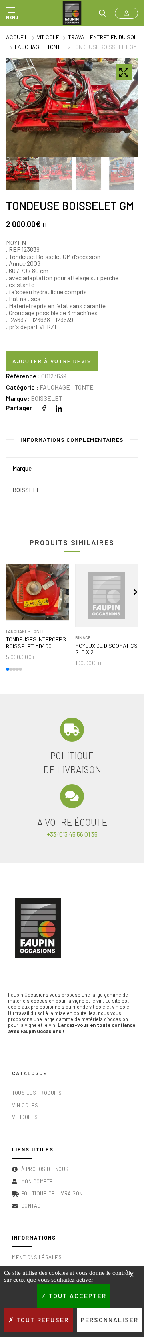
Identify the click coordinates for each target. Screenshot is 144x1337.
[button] (11, 13)
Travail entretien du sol (102, 37)
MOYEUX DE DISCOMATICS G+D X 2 (106, 649)
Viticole (48, 37)
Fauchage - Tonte (39, 47)
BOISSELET (46, 398)
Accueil (17, 37)
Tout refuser (41, 1319)
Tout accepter (76, 1295)
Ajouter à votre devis (52, 361)
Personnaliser (109, 1319)
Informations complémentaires (72, 439)
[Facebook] (44, 407)
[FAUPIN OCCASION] (72, 13)
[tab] (72, 441)
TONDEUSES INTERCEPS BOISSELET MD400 (36, 642)
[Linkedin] (59, 407)
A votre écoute (72, 822)
